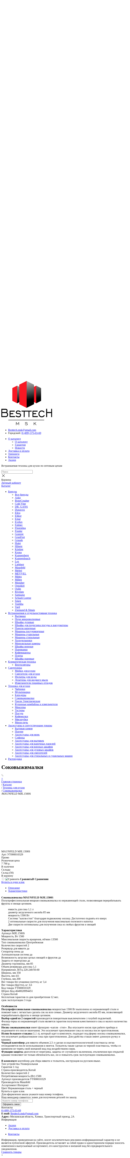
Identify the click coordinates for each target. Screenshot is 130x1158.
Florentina (20, 528)
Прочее (19, 731)
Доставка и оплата (18, 450)
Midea (18, 576)
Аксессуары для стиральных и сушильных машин (44, 755)
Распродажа (15, 758)
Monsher (19, 582)
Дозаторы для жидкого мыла (31, 679)
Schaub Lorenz (23, 597)
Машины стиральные (27, 637)
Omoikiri (20, 585)
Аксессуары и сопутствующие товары (30, 725)
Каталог (6, 485)
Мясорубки (21, 719)
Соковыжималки (24, 698)
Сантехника (15, 667)
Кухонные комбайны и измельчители (36, 704)
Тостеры (20, 710)
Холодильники (23, 640)
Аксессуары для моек (27, 734)
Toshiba (19, 604)
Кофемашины (23, 652)
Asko (18, 497)
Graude (19, 540)
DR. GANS (21, 506)
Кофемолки (21, 716)
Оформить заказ (11, 1104)
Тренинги (13, 453)
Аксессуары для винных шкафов (34, 746)
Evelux (19, 522)
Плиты (19, 655)
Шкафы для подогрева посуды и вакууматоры (41, 625)
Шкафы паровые (24, 658)
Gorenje (19, 534)
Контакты (13, 457)
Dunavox (20, 509)
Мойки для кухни (25, 670)
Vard (17, 607)
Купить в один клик (13, 882)
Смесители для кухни (27, 673)
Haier (18, 543)
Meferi (18, 570)
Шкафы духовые (24, 622)
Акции (12, 460)
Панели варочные (25, 628)
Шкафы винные (24, 646)
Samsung (20, 594)
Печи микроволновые (27, 619)
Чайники (20, 689)
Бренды (12, 491)
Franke (18, 531)
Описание (14, 887)
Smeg (18, 601)
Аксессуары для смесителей (31, 752)
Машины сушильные (27, 634)
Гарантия (20, 444)
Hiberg (18, 546)
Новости (20, 447)
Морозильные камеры (27, 643)
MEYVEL (20, 573)
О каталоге (14, 438)
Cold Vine (20, 503)
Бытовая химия (23, 728)
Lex (17, 561)
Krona (18, 552)
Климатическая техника (22, 661)
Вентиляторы (22, 664)
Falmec (19, 525)
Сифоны (20, 737)
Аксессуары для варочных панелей (35, 743)
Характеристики (17, 890)
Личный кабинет (11, 482)
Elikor (18, 515)
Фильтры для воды (26, 676)
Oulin (18, 588)
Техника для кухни (19, 686)
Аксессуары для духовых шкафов (34, 749)
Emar (18, 518)
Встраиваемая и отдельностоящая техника (32, 613)
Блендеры (20, 695)
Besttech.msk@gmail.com (22, 430)
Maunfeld (20, 567)
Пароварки (21, 649)
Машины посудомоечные (29, 631)
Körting (19, 549)
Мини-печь (21, 722)
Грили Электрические (27, 701)
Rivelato (19, 591)
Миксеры (20, 707)
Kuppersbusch (22, 558)
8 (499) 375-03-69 (31, 433)
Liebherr (19, 564)
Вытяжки (20, 616)
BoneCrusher (22, 500)
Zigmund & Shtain (25, 610)
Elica (17, 512)
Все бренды (21, 494)
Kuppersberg (22, 555)
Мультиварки (22, 692)
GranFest (20, 537)
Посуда (19, 713)
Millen (18, 579)
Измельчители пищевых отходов (34, 683)
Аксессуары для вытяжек (29, 740)
